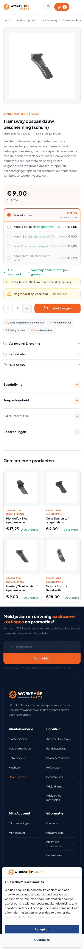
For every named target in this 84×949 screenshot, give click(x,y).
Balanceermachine (58, 758)
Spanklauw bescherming (21, 114)
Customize (42, 939)
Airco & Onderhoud (58, 739)
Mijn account (17, 833)
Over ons (52, 823)
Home (7, 20)
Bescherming (49, 20)
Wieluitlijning (54, 786)
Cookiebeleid (54, 855)
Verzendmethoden (20, 748)
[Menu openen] (76, 7)
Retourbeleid (17, 758)
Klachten (14, 767)
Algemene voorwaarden (54, 844)
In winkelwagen (61, 308)
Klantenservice (18, 739)
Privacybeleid (55, 833)
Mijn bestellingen (19, 823)
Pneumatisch (54, 777)
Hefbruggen (53, 767)
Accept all (42, 929)
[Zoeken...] (48, 7)
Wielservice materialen (53, 798)
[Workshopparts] (16, 7)
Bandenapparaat (26, 20)
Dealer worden (18, 777)
